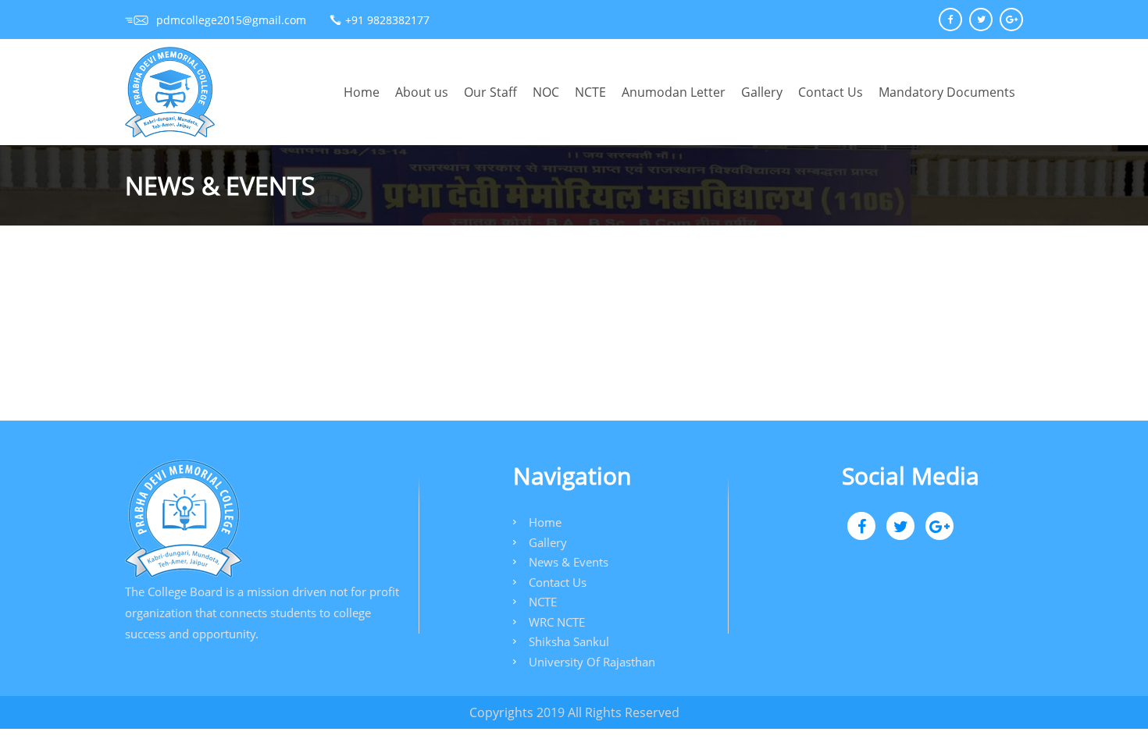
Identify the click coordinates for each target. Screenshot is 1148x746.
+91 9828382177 (387, 19)
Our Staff (490, 92)
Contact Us (830, 92)
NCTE (590, 92)
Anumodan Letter (674, 92)
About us (421, 92)
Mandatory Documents (947, 92)
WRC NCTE (557, 622)
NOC (546, 92)
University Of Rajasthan (592, 662)
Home (362, 92)
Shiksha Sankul (569, 641)
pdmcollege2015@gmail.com (231, 19)
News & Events (568, 562)
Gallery (762, 92)
